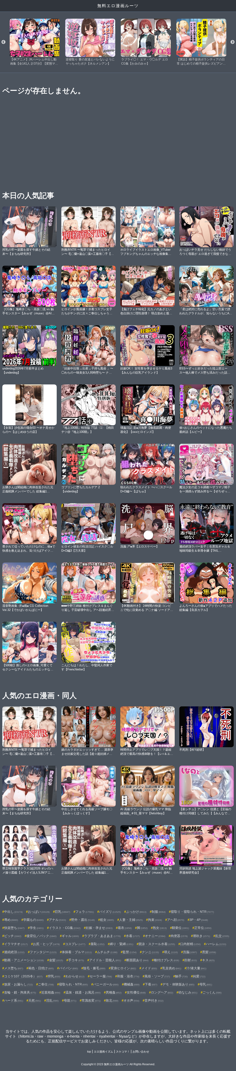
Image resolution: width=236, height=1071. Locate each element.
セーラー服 (101, 976)
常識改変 (91, 1000)
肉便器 (179, 936)
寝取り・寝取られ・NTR (192, 911)
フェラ (84, 911)
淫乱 (52, 1000)
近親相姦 (50, 992)
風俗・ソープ (157, 976)
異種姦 (113, 992)
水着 (133, 936)
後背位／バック (41, 936)
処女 (107, 920)
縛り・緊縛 (121, 944)
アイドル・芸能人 (105, 960)
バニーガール (105, 984)
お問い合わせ (141, 1051)
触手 (181, 976)
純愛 (199, 976)
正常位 (202, 928)
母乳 (206, 984)
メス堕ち (13, 968)
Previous (3, 42)
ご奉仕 (46, 984)
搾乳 (54, 976)
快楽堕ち (14, 928)
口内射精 (190, 944)
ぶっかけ (136, 911)
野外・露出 (83, 920)
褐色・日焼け (41, 968)
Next (232, 42)
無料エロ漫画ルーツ (118, 5)
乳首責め (171, 968)
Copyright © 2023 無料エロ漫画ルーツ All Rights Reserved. (118, 1064)
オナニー (155, 936)
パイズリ (110, 911)
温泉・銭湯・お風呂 (82, 992)
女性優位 (136, 992)
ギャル (70, 936)
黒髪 (209, 952)
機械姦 (131, 984)
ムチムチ (107, 952)
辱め (11, 920)
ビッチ (12, 936)
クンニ (150, 952)
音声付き (154, 1000)
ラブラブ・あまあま (102, 936)
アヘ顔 (175, 920)
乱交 (222, 936)
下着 (151, 984)
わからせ (74, 976)
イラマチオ (16, 944)
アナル (57, 920)
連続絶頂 (14, 952)
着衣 (125, 928)
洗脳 (190, 952)
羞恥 (97, 944)
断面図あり (137, 960)
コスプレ (75, 944)
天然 (34, 1000)
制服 (158, 911)
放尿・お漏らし (18, 984)
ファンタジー (43, 952)
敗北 (112, 1000)
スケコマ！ (123, 1051)
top (89, 1051)
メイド (149, 968)
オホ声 (131, 1000)
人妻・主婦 (131, 920)
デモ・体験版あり (178, 984)
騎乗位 (180, 928)
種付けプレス (166, 960)
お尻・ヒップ (46, 944)
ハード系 (13, 1000)
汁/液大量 (196, 968)
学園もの (33, 920)
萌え (171, 952)
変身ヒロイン (123, 968)
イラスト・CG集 (64, 928)
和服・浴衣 (128, 976)
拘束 (155, 920)
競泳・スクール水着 (157, 944)
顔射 (190, 960)
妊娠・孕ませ (99, 928)
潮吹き (201, 936)
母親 (70, 1000)
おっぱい (39, 911)
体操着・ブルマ (77, 952)
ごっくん (212, 992)
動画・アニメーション (24, 960)
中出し (13, 911)
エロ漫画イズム (103, 1051)
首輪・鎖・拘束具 (20, 992)
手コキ (76, 960)
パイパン (68, 968)
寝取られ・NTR (73, 984)
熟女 (160, 928)
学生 (37, 928)
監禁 (129, 952)
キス (208, 960)
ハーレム (216, 944)
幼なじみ (187, 992)
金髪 (56, 960)
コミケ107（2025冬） (23, 976)
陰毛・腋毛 (94, 968)
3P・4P (198, 920)
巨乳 (62, 911)
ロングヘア (162, 992)
